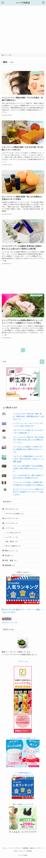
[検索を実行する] (42, 361)
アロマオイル (11, 509)
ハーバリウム (11, 523)
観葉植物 (10, 565)
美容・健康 (11, 560)
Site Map (29, 851)
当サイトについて (19, 851)
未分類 (8, 555)
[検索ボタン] (43, 2)
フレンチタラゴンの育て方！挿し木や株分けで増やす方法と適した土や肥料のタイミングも (28, 439)
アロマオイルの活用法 (15, 513)
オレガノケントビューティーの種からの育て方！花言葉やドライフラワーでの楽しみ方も (28, 491)
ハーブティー (12, 537)
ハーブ (9, 528)
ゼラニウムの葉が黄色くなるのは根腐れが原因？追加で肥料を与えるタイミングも (28, 468)
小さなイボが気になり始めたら (22, 738)
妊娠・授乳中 (12, 541)
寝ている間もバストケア (22, 804)
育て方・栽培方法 (13, 546)
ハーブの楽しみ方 (13, 533)
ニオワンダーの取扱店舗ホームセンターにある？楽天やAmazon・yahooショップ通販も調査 (28, 458)
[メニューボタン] (2, 2)
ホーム (5, 848)
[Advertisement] (23, 29)
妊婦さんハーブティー (36, 848)
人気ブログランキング (8, 622)
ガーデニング (11, 518)
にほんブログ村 (8, 612)
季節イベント (11, 551)
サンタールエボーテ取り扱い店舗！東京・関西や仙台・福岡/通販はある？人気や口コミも (28, 416)
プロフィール (23, 661)
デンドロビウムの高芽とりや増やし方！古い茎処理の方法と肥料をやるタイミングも (28, 449)
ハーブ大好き (23, 3)
